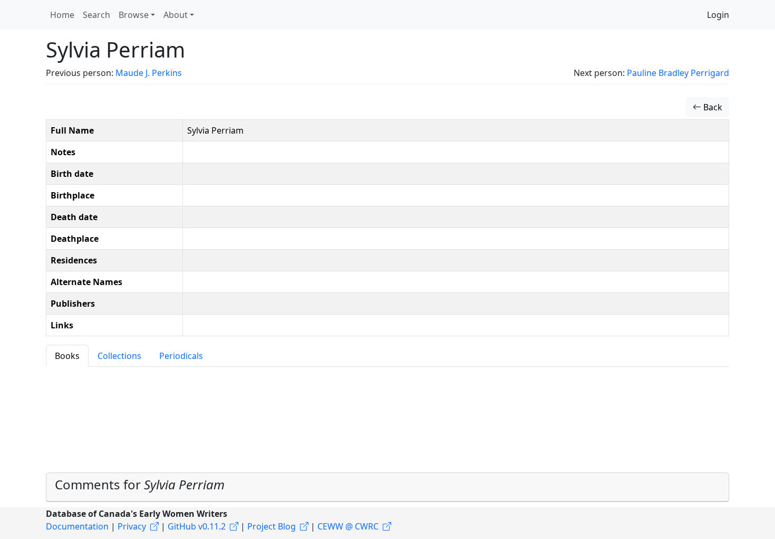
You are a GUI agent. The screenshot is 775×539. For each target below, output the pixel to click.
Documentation (77, 526)
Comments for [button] (140, 484)
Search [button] (96, 15)
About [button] (175, 15)
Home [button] (62, 15)
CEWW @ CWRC (348, 526)
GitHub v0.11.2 (197, 526)
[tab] (387, 487)
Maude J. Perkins (148, 73)
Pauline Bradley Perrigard (678, 73)
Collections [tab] (119, 356)
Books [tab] (67, 356)
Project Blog (271, 526)
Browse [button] (134, 15)
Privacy (132, 526)
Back (711, 107)
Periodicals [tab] (181, 356)
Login (718, 15)
